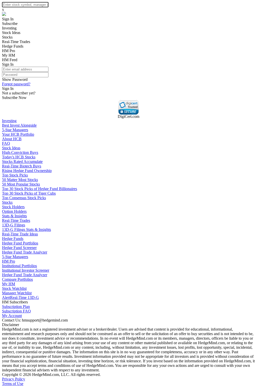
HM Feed (9, 60)
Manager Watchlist (17, 293)
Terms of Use (12, 383)
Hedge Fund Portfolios (20, 243)
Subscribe (10, 23)
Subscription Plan (16, 306)
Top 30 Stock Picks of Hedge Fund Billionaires (39, 189)
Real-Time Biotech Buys (21, 166)
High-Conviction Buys (20, 152)
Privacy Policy (13, 379)
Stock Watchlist (14, 288)
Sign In (8, 19)
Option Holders (14, 211)
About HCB (12, 139)
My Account (12, 315)
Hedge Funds (12, 46)
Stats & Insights (14, 216)
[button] (128, 107)
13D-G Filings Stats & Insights (26, 229)
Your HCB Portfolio (18, 134)
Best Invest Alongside (19, 125)
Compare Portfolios (17, 279)
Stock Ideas (11, 32)
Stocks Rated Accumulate (22, 161)
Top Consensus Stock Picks (24, 198)
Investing (9, 28)
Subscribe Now (14, 97)
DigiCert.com (128, 116)
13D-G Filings (13, 225)
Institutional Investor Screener (25, 270)
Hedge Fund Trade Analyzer (24, 252)
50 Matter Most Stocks (20, 180)
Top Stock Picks (15, 175)
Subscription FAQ (16, 311)
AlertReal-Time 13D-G (20, 297)
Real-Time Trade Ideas (20, 234)
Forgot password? (16, 84)
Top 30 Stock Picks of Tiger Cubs (29, 193)
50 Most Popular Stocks (21, 184)
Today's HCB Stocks (18, 157)
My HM (8, 55)
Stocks (7, 37)
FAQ (6, 143)
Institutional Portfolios (19, 266)
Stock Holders (13, 207)
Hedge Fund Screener (19, 247)
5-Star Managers (15, 130)
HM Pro (8, 51)
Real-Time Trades (16, 42)
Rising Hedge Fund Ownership (27, 170)
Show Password (15, 79)
